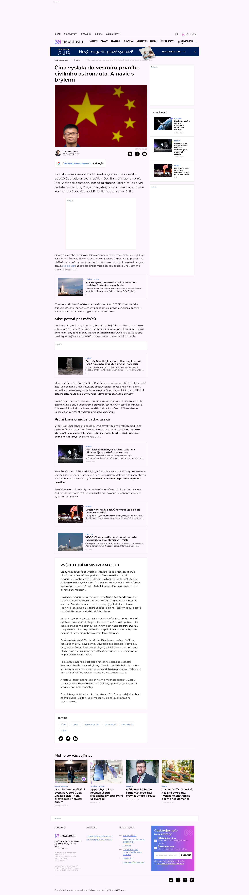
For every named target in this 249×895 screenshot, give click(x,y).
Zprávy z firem (92, 279)
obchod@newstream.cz (99, 839)
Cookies (127, 845)
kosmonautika (92, 724)
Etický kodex (129, 835)
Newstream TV (187, 42)
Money (77, 60)
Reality (104, 41)
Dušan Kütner (70, 151)
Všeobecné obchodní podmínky (134, 840)
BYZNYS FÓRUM (113, 34)
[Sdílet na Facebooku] (137, 154)
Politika (128, 41)
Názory (93, 41)
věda (63, 730)
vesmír (75, 724)
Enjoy (153, 41)
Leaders (115, 41)
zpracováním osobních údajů (170, 863)
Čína (63, 724)
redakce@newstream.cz (100, 836)
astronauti (110, 724)
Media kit (128, 858)
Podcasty (168, 41)
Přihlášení (191, 34)
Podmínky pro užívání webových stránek (132, 852)
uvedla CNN (69, 265)
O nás (57, 34)
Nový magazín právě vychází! (106, 51)
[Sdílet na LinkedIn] (144, 154)
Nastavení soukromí (133, 862)
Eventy (98, 34)
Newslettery (70, 34)
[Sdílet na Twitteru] (130, 154)
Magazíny (86, 34)
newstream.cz (61, 60)
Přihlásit (186, 855)
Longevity (142, 41)
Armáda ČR (127, 724)
